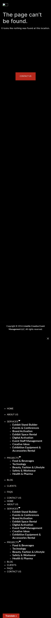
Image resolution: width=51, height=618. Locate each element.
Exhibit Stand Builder (24, 424)
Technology (19, 464)
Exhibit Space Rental (24, 434)
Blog (10, 480)
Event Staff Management (27, 441)
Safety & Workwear (24, 470)
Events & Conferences (25, 428)
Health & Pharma (22, 474)
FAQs (10, 492)
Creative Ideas (21, 444)
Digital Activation (22, 437)
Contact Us (14, 498)
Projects (13, 458)
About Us (12, 414)
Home (10, 408)
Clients (11, 486)
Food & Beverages (23, 461)
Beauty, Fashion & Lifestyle (28, 467)
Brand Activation (22, 431)
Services (12, 421)
